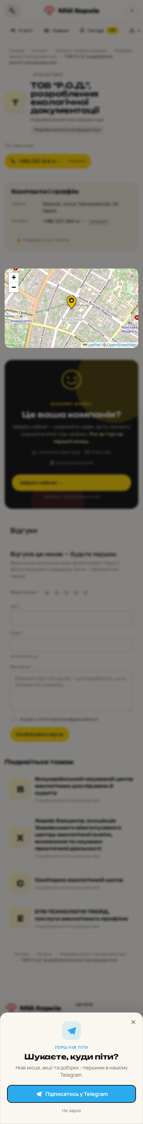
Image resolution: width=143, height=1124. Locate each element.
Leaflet (94, 345)
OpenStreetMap (122, 345)
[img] (71, 308)
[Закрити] (133, 1022)
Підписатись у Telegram (76, 1094)
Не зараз (71, 1110)
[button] (71, 302)
